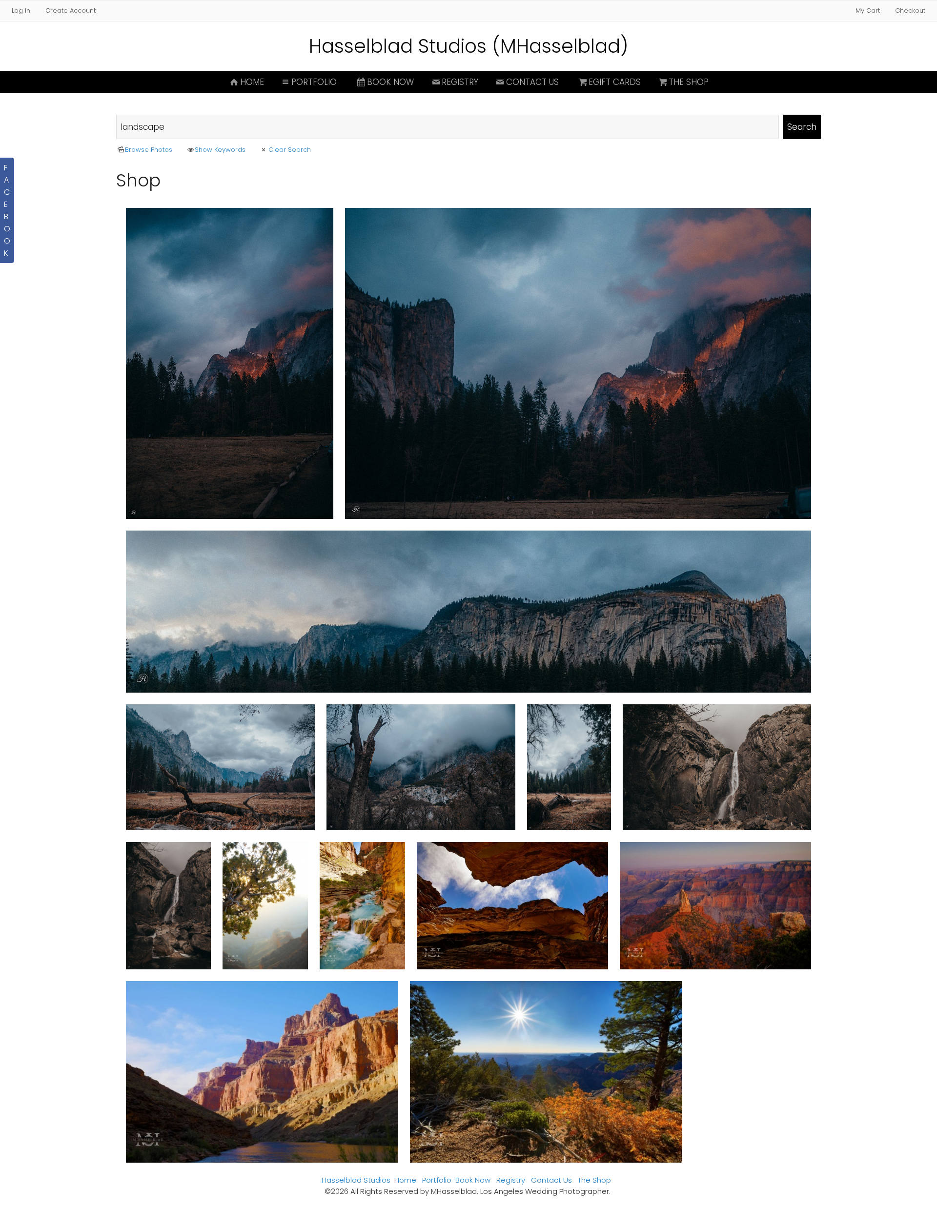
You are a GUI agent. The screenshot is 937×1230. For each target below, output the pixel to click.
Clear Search (289, 149)
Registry (460, 82)
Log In (21, 10)
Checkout (910, 10)
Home (252, 82)
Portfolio (314, 82)
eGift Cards (615, 82)
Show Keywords (220, 149)
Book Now (390, 82)
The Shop (689, 82)
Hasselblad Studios (356, 1180)
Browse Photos (148, 149)
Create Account (70, 10)
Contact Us (532, 82)
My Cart (869, 10)
